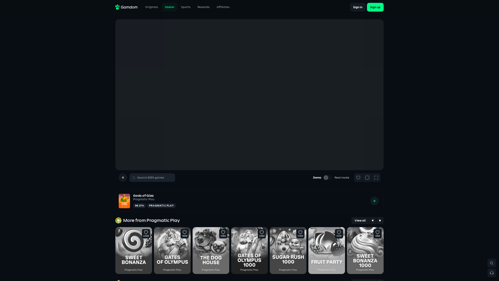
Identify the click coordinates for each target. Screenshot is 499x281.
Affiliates (223, 7)
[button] (146, 232)
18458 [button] (184, 236)
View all (360, 220)
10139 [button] (339, 236)
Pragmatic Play (143, 199)
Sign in (357, 7)
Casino (169, 7)
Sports (185, 7)
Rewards (203, 7)
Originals (151, 7)
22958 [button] (146, 236)
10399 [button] (300, 236)
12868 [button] (262, 236)
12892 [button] (223, 236)
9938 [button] (377, 236)
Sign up (375, 7)
